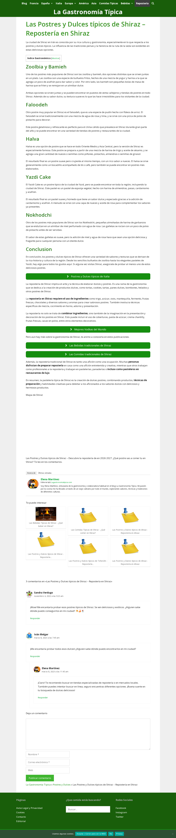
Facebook (121, 808)
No (111, 834)
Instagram (121, 812)
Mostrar (55, 58)
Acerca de (31, 473)
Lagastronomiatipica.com (61, 482)
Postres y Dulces (62, 784)
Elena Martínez (50, 479)
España (45, 3)
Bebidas (125, 3)
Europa (69, 3)
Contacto (21, 816)
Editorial (21, 821)
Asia (93, 3)
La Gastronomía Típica (88, 12)
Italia (59, 3)
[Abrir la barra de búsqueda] (153, 3)
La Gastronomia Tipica (38, 784)
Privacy (119, 834)
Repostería (142, 3)
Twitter (119, 816)
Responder (35, 618)
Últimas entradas (45, 473)
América (84, 3)
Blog (24, 3)
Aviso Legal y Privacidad (29, 808)
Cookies (20, 812)
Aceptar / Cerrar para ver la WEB (91, 834)
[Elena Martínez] (33, 488)
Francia (34, 3)
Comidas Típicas (108, 3)
